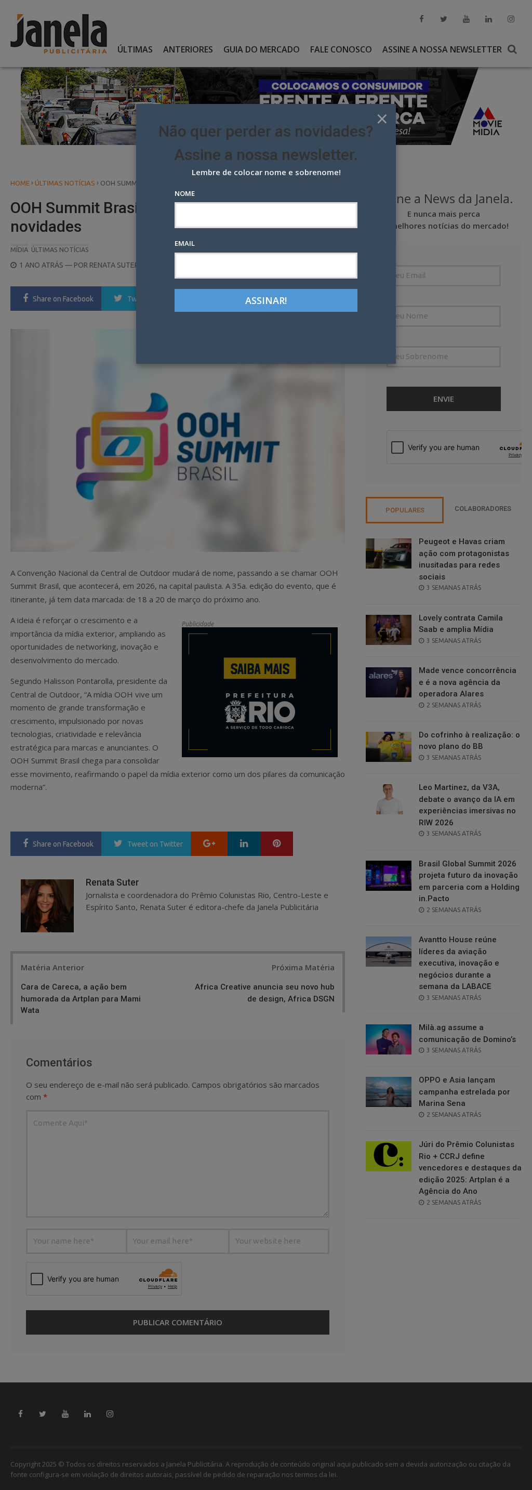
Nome (185, 193)
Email (185, 243)
